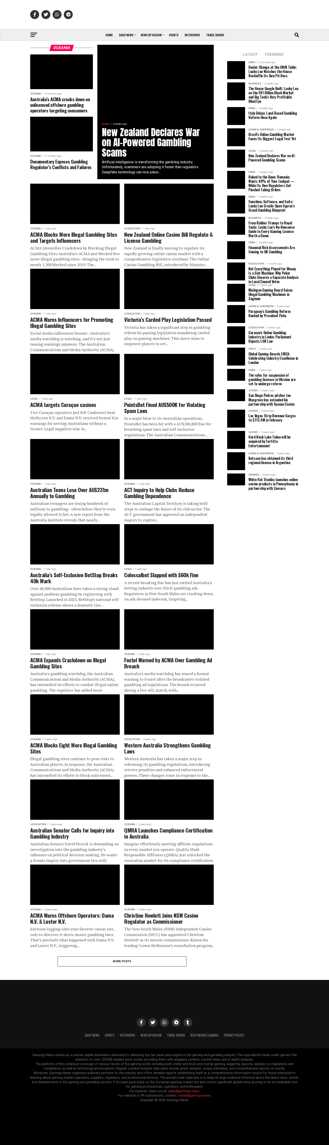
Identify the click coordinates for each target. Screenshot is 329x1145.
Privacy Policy (234, 1035)
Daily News (126, 34)
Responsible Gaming (204, 1035)
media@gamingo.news (194, 1096)
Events (173, 34)
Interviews (192, 34)
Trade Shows (215, 34)
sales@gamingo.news (183, 1091)
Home (109, 34)
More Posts (122, 961)
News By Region (151, 1035)
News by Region (151, 34)
